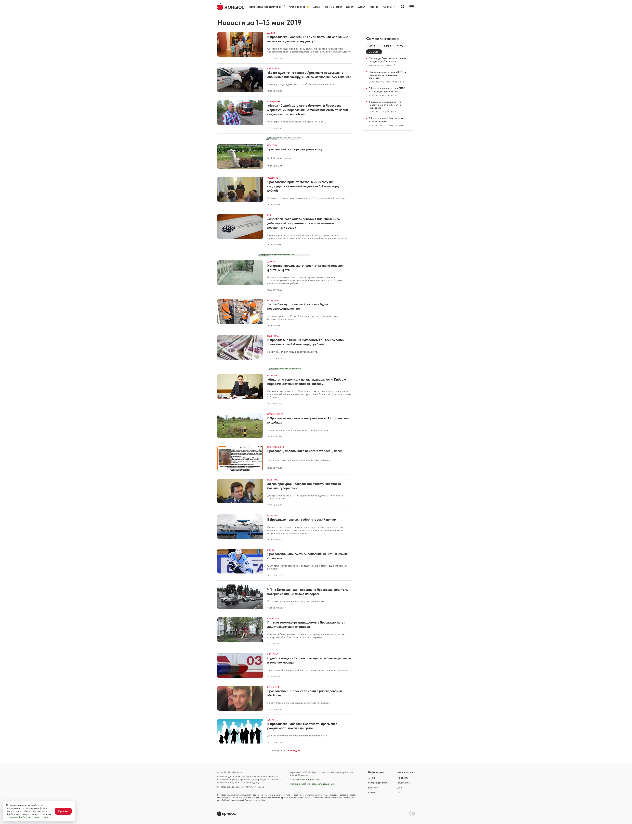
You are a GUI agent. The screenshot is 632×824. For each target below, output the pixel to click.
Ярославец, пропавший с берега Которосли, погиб (304, 451)
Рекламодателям (377, 782)
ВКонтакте (403, 782)
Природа (272, 145)
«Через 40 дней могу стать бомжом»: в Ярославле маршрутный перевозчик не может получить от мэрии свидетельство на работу (307, 110)
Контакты (373, 787)
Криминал (273, 68)
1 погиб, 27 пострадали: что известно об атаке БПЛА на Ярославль (385, 104)
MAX (400, 792)
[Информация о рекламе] (300, 139)
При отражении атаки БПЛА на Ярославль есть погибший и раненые (387, 74)
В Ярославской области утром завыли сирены (386, 120)
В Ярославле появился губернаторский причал (302, 519)
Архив (371, 792)
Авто (270, 586)
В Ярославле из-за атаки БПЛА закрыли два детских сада (387, 90)
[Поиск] (403, 7)
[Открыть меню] (412, 7)
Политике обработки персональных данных (29, 817)
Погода (374, 6)
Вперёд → (294, 750)
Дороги (350, 6)
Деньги (362, 6)
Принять (63, 811)
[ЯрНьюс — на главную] (231, 6)
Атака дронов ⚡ (299, 6)
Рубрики (387, 6)
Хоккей (317, 6)
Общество (272, 178)
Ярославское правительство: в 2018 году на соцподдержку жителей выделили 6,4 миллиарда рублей (304, 186)
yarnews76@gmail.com (308, 779)
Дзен (400, 787)
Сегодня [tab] (374, 52)
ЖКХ (269, 215)
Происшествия (333, 6)
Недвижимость (275, 414)
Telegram (402, 777)
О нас (371, 777)
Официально (274, 101)
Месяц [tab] (373, 46)
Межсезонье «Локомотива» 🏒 (267, 6)
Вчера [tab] (400, 46)
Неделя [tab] (386, 46)
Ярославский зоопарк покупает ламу (294, 149)
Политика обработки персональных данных (312, 784)
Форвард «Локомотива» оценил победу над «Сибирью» (388, 60)
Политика (273, 300)
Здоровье (272, 654)
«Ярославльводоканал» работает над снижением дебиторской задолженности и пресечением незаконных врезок (303, 223)
